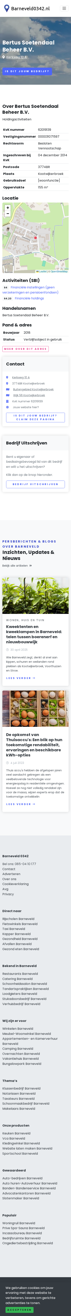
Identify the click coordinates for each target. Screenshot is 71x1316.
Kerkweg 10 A (16, 57)
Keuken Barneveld (16, 1133)
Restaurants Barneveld (20, 974)
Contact (8, 869)
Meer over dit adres (25, 349)
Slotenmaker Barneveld (20, 1198)
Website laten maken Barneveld (27, 1148)
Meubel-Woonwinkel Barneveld (26, 1034)
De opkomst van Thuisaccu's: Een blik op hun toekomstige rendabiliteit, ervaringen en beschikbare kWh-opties (34, 745)
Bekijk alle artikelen (15, 566)
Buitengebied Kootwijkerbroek (33, 389)
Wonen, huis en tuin (25, 620)
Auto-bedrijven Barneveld (22, 1178)
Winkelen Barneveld (17, 1028)
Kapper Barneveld (16, 934)
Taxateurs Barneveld (18, 1098)
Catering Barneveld (17, 979)
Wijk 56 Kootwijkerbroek (29, 395)
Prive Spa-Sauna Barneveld (23, 1228)
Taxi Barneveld (13, 929)
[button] (35, 238)
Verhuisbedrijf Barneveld (21, 1004)
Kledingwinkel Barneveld (21, 1143)
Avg (5, 889)
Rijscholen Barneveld (18, 919)
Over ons (9, 879)
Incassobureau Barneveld (22, 1233)
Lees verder (18, 678)
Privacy (8, 894)
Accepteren (19, 1309)
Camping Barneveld (17, 1048)
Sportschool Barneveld (20, 1153)
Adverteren (11, 874)
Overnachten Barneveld (21, 1054)
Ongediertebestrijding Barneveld (27, 1243)
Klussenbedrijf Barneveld (21, 1088)
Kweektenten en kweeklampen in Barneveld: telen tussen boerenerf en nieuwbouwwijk (34, 634)
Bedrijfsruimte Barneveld (21, 1238)
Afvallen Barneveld (17, 944)
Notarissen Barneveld (19, 1093)
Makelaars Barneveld (18, 1108)
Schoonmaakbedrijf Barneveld (25, 1103)
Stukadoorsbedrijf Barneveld (24, 999)
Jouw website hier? (26, 407)
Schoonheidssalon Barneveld (24, 984)
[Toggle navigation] (64, 8)
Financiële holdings (29, 298)
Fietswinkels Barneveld (19, 924)
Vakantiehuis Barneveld (20, 1058)
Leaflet (43, 271)
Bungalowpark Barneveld (21, 1064)
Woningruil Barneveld (18, 1223)
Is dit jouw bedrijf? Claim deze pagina (35, 417)
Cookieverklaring (15, 884)
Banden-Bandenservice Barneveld (29, 1188)
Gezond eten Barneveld (20, 949)
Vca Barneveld (13, 1138)
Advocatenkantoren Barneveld (26, 1193)
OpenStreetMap (59, 271)
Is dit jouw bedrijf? (27, 71)
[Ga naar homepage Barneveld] (26, 8)
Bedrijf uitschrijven (36, 484)
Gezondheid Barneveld (19, 939)
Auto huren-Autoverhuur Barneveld (29, 1183)
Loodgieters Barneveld (19, 994)
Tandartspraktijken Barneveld (25, 989)
